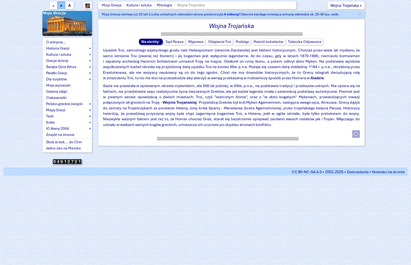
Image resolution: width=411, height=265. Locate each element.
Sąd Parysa (175, 41)
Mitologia (164, 5)
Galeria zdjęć (56, 91)
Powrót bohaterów (269, 41)
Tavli (50, 116)
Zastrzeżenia (358, 171)
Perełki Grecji (56, 73)
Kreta (50, 122)
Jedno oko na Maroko (63, 148)
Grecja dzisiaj (57, 60)
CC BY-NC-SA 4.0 (307, 171)
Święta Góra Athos (61, 67)
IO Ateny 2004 (57, 128)
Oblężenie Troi (219, 41)
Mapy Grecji (55, 110)
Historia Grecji (57, 48)
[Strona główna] (67, 23)
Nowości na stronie (388, 171)
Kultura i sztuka (139, 5)
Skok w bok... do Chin (64, 142)
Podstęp (242, 41)
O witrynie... (56, 42)
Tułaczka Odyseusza (305, 41)
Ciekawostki (56, 97)
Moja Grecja (112, 5)
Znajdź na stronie (60, 134)
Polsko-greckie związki (64, 104)
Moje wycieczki (58, 85)
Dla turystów (56, 79)
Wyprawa (196, 41)
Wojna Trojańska (345, 5)
